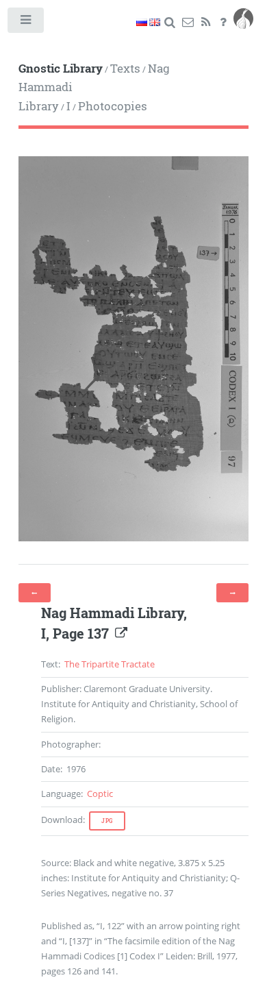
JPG (107, 821)
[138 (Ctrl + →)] (232, 592)
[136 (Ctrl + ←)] (34, 592)
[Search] (170, 22)
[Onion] (243, 22)
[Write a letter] (188, 22)
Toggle (26, 23)
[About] (223, 22)
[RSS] (206, 22)
